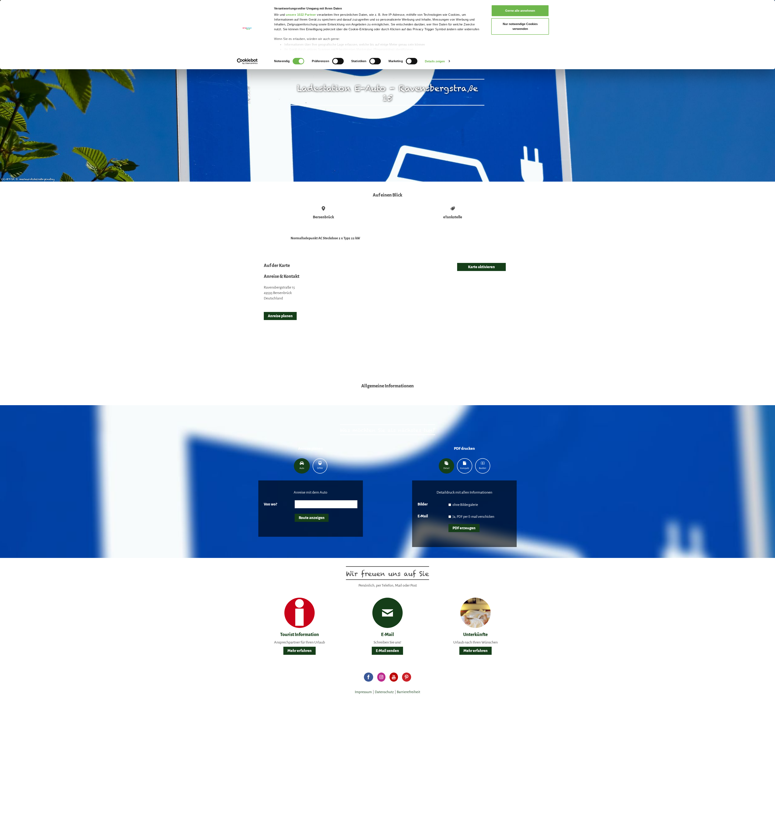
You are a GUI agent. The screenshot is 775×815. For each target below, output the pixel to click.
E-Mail (423, 516)
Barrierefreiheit (408, 692)
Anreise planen (280, 316)
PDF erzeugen (463, 528)
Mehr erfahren (299, 651)
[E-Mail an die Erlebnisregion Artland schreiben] (387, 613)
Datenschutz (384, 692)
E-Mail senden (387, 651)
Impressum (363, 692)
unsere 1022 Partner (301, 14)
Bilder (423, 504)
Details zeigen (435, 61)
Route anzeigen (312, 518)
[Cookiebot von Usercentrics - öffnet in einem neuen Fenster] (247, 61)
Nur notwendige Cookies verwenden (520, 26)
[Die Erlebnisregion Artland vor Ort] (299, 612)
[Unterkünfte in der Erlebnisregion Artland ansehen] (475, 612)
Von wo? (270, 504)
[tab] (302, 466)
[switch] (338, 61)
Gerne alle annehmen (520, 10)
